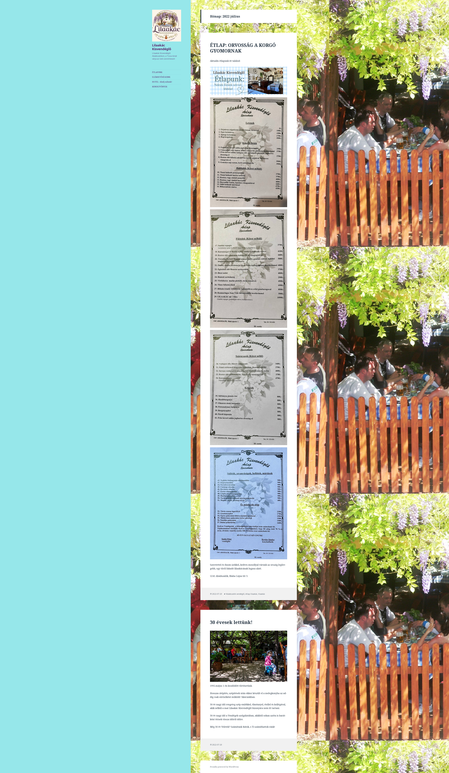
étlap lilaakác (251, 594)
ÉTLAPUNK (157, 72)
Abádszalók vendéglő (235, 594)
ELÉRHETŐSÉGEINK (161, 77)
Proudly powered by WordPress (224, 767)
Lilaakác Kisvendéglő (161, 47)
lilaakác (261, 594)
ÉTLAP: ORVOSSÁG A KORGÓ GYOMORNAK (243, 48)
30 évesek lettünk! (231, 622)
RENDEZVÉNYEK (159, 86)
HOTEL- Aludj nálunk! (162, 82)
